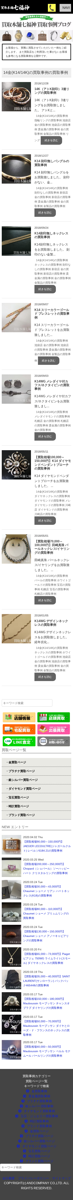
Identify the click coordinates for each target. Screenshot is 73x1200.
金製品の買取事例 (54, 133)
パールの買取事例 (45, 580)
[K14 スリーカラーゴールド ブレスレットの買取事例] (16, 305)
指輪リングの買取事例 (48, 120)
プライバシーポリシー (33, 1178)
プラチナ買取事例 (39, 1101)
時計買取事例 (39, 1121)
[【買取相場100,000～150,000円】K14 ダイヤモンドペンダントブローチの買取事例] (16, 452)
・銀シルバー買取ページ (22, 779)
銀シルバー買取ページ (39, 1141)
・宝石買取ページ (17, 797)
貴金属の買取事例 (49, 129)
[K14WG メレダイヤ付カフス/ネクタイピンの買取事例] (16, 377)
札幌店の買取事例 (45, 593)
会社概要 (8, 1178)
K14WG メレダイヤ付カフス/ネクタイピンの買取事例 (51, 385)
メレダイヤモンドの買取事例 (52, 416)
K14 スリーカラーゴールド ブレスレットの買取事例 (51, 313)
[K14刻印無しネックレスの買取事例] (16, 228)
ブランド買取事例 (39, 1126)
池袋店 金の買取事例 (47, 345)
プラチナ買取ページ (39, 1136)
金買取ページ (39, 1131)
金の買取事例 (62, 278)
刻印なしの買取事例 (46, 192)
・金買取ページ (16, 762)
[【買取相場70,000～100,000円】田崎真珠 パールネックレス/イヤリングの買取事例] (16, 536)
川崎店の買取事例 (45, 514)
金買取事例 (39, 1091)
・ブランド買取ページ (20, 815)
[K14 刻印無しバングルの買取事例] (16, 156)
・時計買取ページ (17, 806)
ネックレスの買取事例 (48, 264)
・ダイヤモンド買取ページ (23, 788)
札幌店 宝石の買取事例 (55, 589)
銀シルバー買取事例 (39, 1106)
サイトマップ (61, 1178)
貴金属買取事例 (39, 1096)
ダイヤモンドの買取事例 (49, 500)
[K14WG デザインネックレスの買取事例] (16, 616)
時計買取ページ (39, 1156)
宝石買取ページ (39, 1151)
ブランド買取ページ (39, 1161)
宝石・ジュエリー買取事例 (39, 1116)
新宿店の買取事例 (54, 273)
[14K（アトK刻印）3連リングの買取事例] (16, 84)
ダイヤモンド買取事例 (39, 1111)
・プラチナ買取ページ (20, 771)
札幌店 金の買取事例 (47, 420)
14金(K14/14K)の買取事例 (52, 115)
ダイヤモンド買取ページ (38, 1146)
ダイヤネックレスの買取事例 (52, 496)
